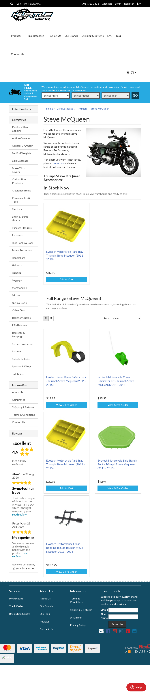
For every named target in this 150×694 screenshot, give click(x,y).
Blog (118, 35)
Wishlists (107, 3)
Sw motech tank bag (23, 490)
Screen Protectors (22, 343)
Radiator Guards (21, 317)
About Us (55, 35)
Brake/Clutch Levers (19, 170)
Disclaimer (76, 617)
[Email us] (101, 631)
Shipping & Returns (93, 35)
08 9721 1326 (91, 3)
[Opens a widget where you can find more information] (136, 687)
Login (118, 3)
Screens (16, 351)
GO (135, 95)
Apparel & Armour (22, 145)
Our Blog (45, 613)
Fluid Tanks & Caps (22, 242)
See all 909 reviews (19, 462)
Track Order (16, 606)
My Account (16, 598)
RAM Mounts (19, 325)
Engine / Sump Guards (20, 218)
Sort (106, 318)
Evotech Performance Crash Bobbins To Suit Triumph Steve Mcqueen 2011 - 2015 (64, 547)
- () (131, 72)
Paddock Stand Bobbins (20, 128)
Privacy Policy (78, 625)
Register (129, 3)
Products (16, 35)
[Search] (11, 3)
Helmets (17, 265)
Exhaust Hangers (22, 227)
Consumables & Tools (21, 199)
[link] (108, 631)
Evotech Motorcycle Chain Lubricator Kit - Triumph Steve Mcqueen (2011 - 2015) (116, 380)
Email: (104, 609)
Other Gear (18, 310)
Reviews (44, 621)
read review (19, 514)
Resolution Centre (19, 613)
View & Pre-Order (66, 404)
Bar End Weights (21, 153)
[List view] (51, 318)
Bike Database (36, 35)
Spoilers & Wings (21, 366)
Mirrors (16, 295)
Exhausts (17, 235)
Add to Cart (66, 279)
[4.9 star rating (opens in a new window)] (27, 455)
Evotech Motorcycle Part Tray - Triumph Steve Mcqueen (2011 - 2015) (65, 255)
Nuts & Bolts (19, 302)
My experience (23, 538)
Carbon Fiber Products (19, 181)
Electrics (17, 209)
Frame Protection (22, 250)
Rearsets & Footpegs (18, 334)
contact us (58, 163)
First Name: (104, 616)
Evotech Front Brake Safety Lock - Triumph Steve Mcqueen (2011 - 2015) (66, 380)
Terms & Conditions (23, 414)
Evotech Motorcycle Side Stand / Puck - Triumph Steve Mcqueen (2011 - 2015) (117, 464)
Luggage (17, 280)
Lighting (16, 272)
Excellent (21, 443)
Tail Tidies (18, 373)
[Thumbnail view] (46, 318)
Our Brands (71, 35)
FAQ (109, 35)
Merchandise (19, 287)
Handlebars (18, 257)
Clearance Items (21, 190)
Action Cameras (21, 138)
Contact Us (17, 54)
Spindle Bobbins (21, 358)
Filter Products (21, 109)
